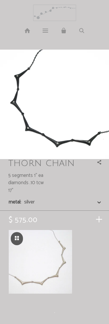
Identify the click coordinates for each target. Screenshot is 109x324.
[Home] (27, 31)
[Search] (82, 31)
